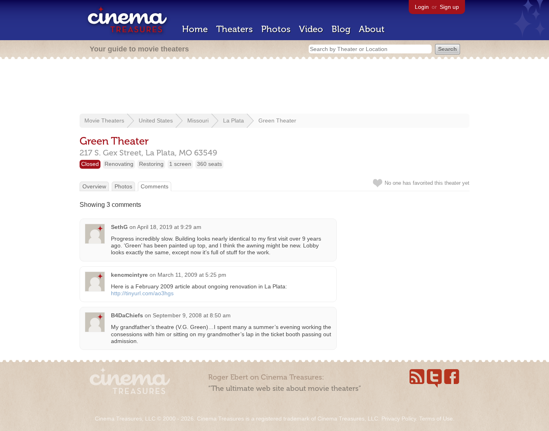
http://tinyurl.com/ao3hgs (142, 293)
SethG (119, 227)
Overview (94, 186)
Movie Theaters (104, 120)
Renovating (118, 164)
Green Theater (277, 120)
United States (156, 120)
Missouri (198, 120)
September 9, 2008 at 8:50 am (192, 315)
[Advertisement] (274, 87)
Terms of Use (436, 418)
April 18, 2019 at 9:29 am (169, 227)
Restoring (151, 164)
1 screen (180, 164)
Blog (341, 29)
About (372, 29)
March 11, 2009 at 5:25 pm (192, 275)
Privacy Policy (398, 418)
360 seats (209, 164)
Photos (276, 29)
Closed (90, 164)
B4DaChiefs (127, 315)
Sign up (449, 7)
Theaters (234, 29)
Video (311, 29)
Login (422, 7)
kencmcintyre (129, 275)
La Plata (233, 120)
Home (195, 29)
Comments (154, 186)
